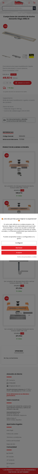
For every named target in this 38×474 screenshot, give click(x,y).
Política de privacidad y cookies (27, 257)
